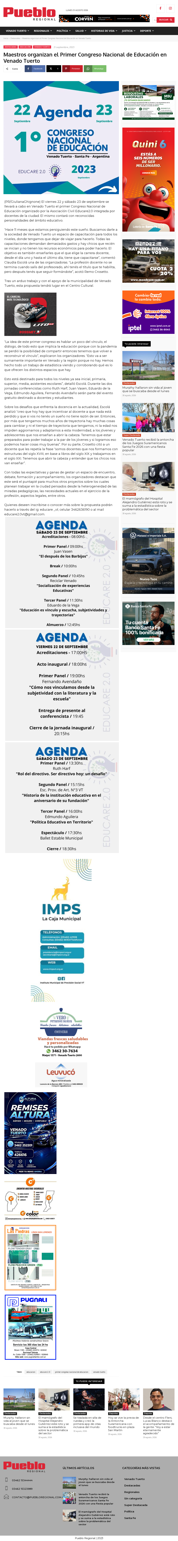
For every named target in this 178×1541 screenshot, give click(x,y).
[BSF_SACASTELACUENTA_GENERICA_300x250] (148, 623)
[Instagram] (170, 9)
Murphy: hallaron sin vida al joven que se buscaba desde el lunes (147, 389)
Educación (25, 47)
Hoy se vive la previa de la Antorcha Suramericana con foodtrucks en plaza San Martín (123, 1424)
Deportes (113, 1413)
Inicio (5, 38)
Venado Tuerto (42, 47)
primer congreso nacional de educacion (71, 1372)
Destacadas (15, 38)
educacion (31, 1372)
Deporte (148, 1413)
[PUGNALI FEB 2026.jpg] (61, 1327)
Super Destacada (131, 435)
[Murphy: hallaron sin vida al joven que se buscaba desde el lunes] (148, 365)
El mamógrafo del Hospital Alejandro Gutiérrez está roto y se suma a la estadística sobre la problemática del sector (147, 504)
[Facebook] (160, 9)
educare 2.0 (45, 1372)
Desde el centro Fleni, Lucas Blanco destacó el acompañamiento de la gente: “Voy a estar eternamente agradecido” (158, 1425)
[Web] (148, 312)
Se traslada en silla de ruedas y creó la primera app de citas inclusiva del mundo (87, 1422)
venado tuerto (99, 1372)
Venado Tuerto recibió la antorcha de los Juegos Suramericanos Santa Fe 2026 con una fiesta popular (148, 445)
